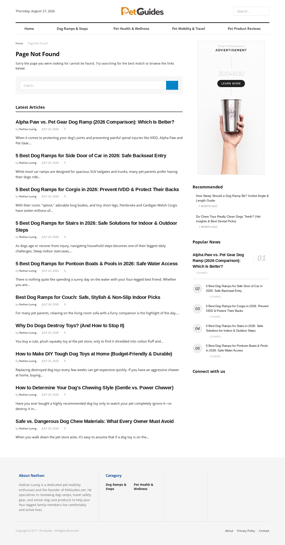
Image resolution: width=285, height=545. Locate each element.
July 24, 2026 (50, 304)
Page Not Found (37, 43)
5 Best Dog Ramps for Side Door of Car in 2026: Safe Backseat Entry (91, 155)
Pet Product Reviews (244, 28)
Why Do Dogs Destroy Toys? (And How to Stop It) (70, 325)
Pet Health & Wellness (131, 28)
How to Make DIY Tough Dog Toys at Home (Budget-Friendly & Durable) (94, 354)
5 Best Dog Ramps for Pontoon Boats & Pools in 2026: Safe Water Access (97, 263)
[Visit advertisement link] (231, 108)
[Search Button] (265, 11)
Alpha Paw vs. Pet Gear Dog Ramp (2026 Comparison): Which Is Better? (95, 122)
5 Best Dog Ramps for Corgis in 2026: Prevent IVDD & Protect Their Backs (97, 189)
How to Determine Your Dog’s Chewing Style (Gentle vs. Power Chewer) (94, 387)
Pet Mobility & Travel (188, 28)
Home (29, 28)
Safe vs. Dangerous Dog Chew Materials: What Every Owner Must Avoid (95, 421)
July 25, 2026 (50, 333)
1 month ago (207, 206)
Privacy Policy (246, 531)
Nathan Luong (28, 129)
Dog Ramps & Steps (72, 28)
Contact (264, 531)
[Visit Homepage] (142, 11)
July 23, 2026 (50, 129)
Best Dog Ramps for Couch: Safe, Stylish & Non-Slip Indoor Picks (88, 297)
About (229, 531)
